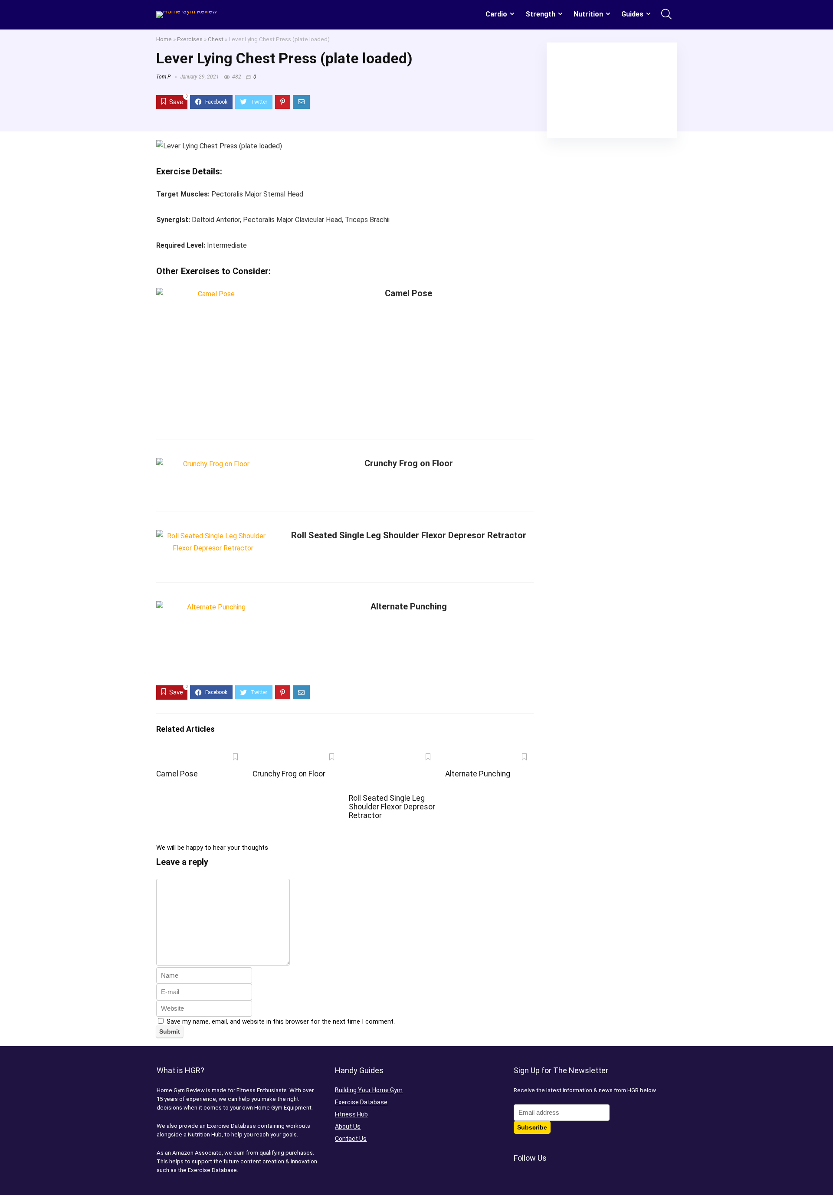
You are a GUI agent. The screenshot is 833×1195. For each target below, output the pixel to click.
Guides (632, 14)
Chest (215, 39)
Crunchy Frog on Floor (408, 463)
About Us (348, 1126)
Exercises (190, 39)
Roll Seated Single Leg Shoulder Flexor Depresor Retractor (408, 535)
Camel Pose (408, 293)
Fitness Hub (351, 1114)
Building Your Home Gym (369, 1090)
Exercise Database (361, 1102)
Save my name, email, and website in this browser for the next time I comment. (281, 1021)
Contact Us (351, 1138)
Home (164, 39)
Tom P (163, 77)
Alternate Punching (409, 606)
